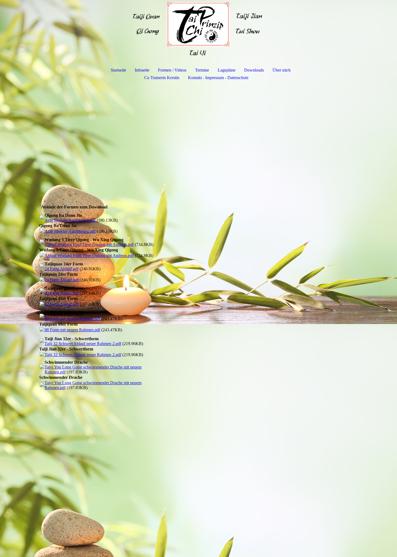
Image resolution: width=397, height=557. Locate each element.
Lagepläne (226, 70)
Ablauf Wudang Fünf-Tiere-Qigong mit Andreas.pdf (89, 244)
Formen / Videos (172, 70)
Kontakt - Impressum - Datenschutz (218, 77)
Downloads (254, 70)
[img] (198, 29)
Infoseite (142, 70)
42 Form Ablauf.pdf (62, 293)
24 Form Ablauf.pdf (62, 268)
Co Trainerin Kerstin (161, 77)
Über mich (281, 70)
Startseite (118, 70)
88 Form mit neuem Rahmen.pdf (72, 318)
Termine (202, 70)
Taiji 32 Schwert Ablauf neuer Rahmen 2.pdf (83, 343)
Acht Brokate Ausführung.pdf (70, 220)
